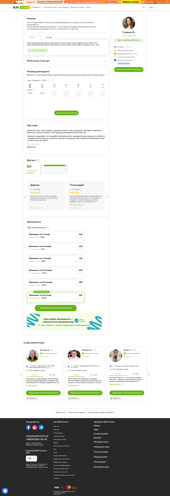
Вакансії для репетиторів (62, 446)
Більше (49, 367)
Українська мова (101, 447)
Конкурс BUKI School (60, 455)
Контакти (56, 429)
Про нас (56, 426)
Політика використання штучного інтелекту (64, 476)
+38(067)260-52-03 (36, 439)
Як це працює (63, 7)
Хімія (96, 430)
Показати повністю (77, 205)
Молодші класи (101, 442)
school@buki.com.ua (37, 436)
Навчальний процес (60, 439)
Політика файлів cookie (61, 468)
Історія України (101, 434)
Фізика (127, 47)
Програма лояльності (60, 472)
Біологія (97, 438)
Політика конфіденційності (62, 465)
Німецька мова (100, 457)
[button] (167, 2)
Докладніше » (32, 385)
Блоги (55, 452)
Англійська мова (101, 467)
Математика (100, 462)
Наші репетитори (50, 7)
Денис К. (127, 350)
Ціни (55, 449)
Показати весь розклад (66, 113)
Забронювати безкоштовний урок (56, 308)
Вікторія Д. (44, 350)
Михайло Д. (87, 350)
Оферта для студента (61, 462)
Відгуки (56, 442)
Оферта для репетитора (61, 459)
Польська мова (101, 452)
